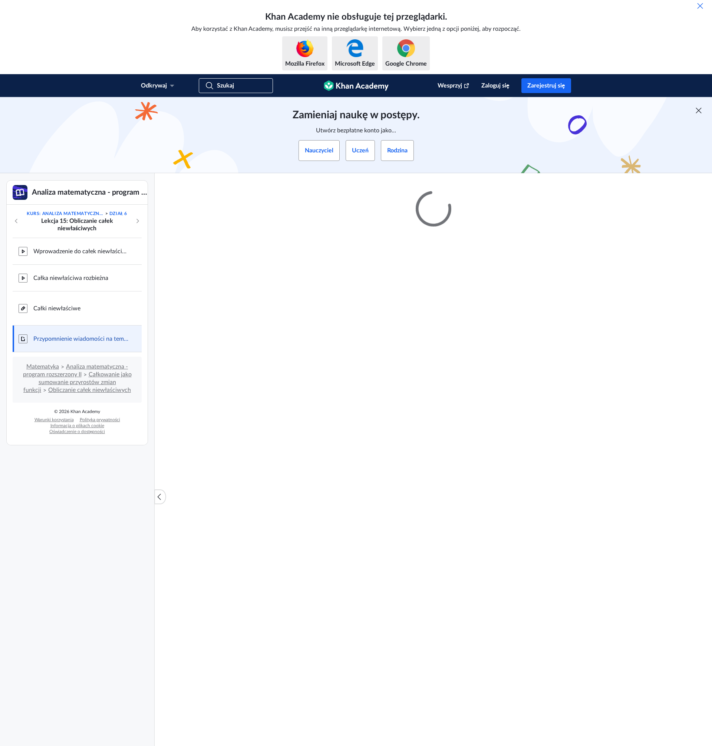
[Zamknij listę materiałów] (160, 496)
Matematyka (42, 367)
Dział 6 (118, 213)
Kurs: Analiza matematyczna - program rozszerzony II (65, 213)
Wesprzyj (450, 86)
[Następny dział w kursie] (137, 221)
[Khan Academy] (356, 86)
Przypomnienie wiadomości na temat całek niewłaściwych (81, 339)
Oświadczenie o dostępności (77, 431)
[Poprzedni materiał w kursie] (16, 221)
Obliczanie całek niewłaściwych (89, 390)
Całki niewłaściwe (56, 308)
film (311, 595)
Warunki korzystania (54, 419)
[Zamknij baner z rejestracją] (698, 110)
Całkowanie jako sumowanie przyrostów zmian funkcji (77, 382)
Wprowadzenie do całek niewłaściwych (81, 251)
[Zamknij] (700, 6)
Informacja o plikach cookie (77, 425)
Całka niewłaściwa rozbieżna (70, 278)
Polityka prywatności (100, 419)
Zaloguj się (495, 86)
